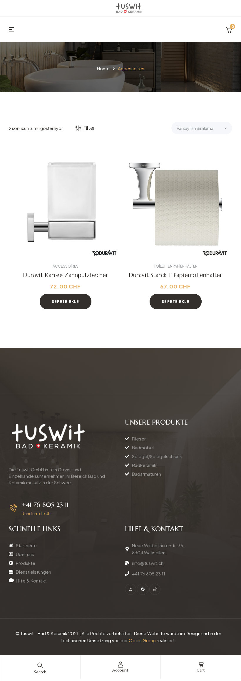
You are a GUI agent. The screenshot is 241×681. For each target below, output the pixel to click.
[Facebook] (142, 589)
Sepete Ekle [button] (65, 301)
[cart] (201, 664)
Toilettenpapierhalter (176, 266)
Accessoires (65, 266)
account (120, 670)
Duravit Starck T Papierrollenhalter (175, 275)
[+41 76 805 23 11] (13, 508)
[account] (120, 664)
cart (201, 670)
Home (103, 68)
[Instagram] (130, 589)
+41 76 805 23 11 (45, 505)
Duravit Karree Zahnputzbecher (65, 275)
